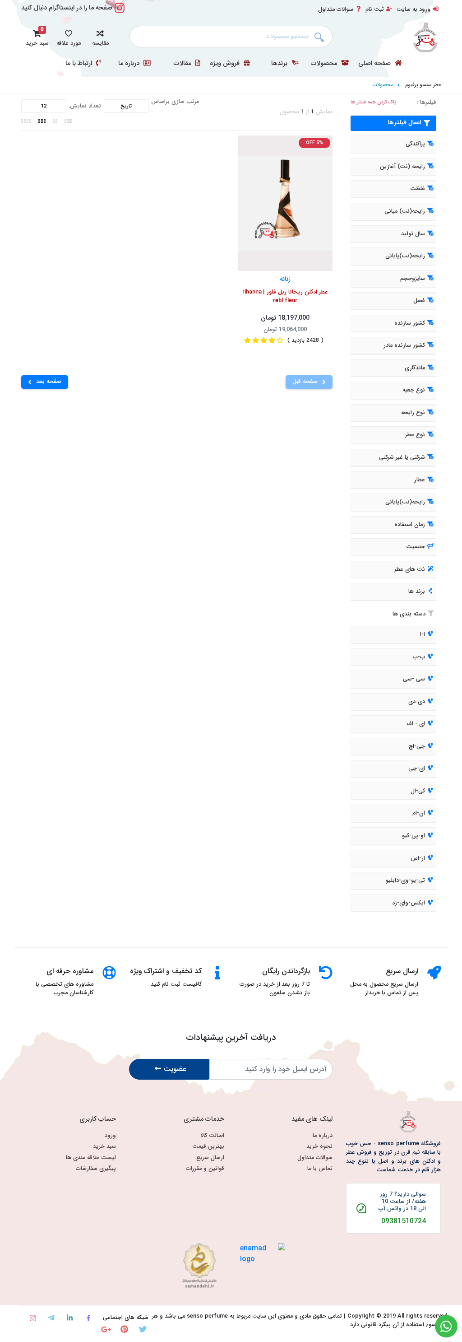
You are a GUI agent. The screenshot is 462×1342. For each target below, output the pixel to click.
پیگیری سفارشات (96, 1169)
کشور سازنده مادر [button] (404, 345)
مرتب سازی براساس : (175, 106)
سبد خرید (104, 1146)
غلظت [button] (417, 189)
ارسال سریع (210, 1158)
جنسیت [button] (415, 546)
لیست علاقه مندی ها (91, 1158)
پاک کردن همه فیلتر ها (373, 102)
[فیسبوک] (88, 1317)
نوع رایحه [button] (413, 412)
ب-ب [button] (419, 657)
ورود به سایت (413, 9)
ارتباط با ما (79, 64)
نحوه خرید (319, 1146)
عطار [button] (419, 480)
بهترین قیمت (208, 1146)
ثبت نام (374, 9)
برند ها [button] (416, 591)
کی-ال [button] (418, 791)
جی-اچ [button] (417, 746)
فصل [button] (419, 300)
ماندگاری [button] (415, 368)
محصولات (325, 64)
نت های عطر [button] (409, 569)
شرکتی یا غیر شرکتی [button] (402, 457)
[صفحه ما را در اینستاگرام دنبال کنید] (119, 13)
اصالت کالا (212, 1136)
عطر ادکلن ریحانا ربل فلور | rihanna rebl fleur (285, 296)
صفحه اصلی (375, 64)
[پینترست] (124, 1329)
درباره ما (129, 64)
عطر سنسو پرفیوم (423, 85)
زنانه (285, 279)
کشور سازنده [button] (409, 323)
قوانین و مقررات (205, 1169)
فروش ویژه (225, 64)
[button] (100, 36)
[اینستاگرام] (32, 1317)
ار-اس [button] (418, 858)
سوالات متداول (335, 9)
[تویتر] (142, 1329)
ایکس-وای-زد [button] (408, 903)
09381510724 (403, 1221)
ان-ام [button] (418, 813)
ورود (110, 1136)
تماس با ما (320, 1169)
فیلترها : (426, 102)
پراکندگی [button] (415, 144)
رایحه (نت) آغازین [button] (402, 166)
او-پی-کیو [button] (413, 835)
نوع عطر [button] (415, 435)
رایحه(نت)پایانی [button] (405, 256)
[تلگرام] (51, 1317)
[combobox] (231, 36)
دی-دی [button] (416, 701)
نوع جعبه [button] (413, 390)
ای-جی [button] (416, 769)
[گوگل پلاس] (105, 1329)
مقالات (183, 64)
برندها (280, 64)
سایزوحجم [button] (412, 278)
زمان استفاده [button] (409, 524)
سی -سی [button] (414, 679)
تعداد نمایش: (85, 106)
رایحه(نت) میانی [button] (404, 211)
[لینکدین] (69, 1317)
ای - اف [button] (416, 723)
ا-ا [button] (422, 634)
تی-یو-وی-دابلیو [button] (405, 880)
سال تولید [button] (413, 233)
